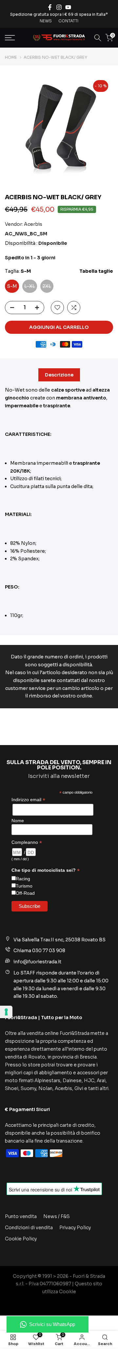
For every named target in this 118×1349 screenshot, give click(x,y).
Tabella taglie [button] (96, 271)
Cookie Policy (21, 1239)
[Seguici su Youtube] (68, 7)
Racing (23, 878)
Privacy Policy (75, 1228)
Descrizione (59, 375)
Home (11, 57)
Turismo (24, 886)
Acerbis (33, 224)
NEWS (46, 20)
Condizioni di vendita (29, 1228)
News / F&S (56, 1216)
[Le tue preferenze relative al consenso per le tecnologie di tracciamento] (6, 1012)
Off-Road (25, 893)
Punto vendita (21, 1216)
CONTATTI (68, 20)
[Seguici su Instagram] (59, 7)
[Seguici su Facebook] (50, 7)
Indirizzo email (28, 800)
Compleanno (26, 842)
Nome (17, 820)
